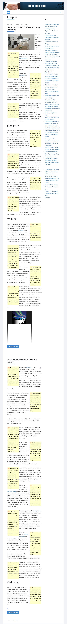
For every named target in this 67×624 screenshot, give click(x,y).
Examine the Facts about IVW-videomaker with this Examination (52, 172)
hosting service (37, 511)
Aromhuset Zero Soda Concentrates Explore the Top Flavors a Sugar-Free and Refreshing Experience (52, 67)
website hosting (23, 58)
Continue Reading (13, 346)
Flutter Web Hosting (51, 61)
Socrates (15, 621)
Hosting (17, 24)
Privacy (47, 182)
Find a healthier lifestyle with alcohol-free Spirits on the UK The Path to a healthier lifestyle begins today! (52, 78)
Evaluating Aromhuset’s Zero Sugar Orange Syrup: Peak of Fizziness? (52, 154)
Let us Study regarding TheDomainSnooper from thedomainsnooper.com (52, 178)
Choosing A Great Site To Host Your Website (22, 361)
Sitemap (47, 197)
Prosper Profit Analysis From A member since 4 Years (51, 187)
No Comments (24, 24)
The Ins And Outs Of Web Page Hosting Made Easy (23, 28)
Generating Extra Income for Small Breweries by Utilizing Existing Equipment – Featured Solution (52, 29)
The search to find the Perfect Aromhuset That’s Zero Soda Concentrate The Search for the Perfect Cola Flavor (52, 55)
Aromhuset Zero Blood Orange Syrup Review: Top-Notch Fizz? (51, 87)
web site (20, 230)
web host (22, 75)
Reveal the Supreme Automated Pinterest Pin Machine (52, 37)
